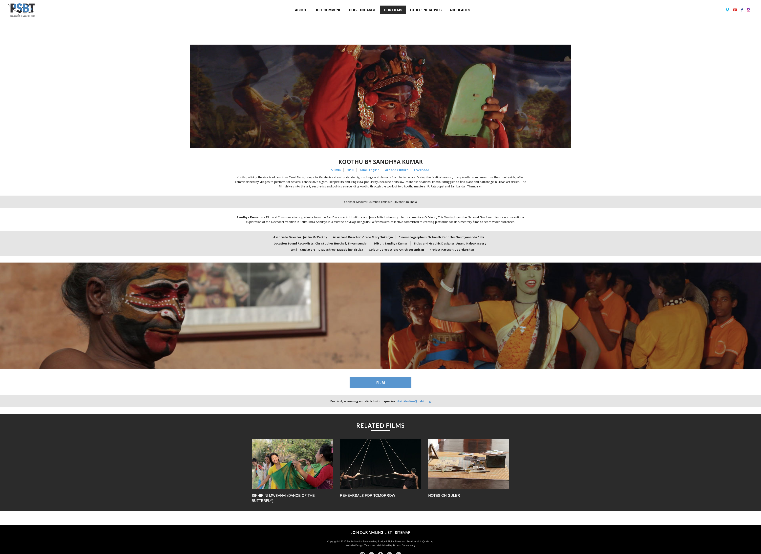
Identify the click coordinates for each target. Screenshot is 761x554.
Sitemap (402, 532)
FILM (380, 382)
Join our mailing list (371, 532)
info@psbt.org (426, 541)
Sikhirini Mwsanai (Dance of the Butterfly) (283, 498)
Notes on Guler (444, 495)
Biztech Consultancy (404, 545)
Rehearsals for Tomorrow (367, 495)
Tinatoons (369, 545)
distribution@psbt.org (414, 401)
